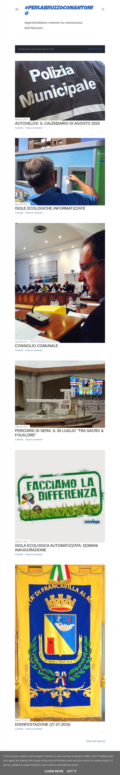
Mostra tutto (95, 49)
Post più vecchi (95, 741)
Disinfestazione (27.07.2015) (42, 724)
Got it (72, 771)
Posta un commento (33, 128)
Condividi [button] (19, 128)
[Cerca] (103, 9)
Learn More (54, 771)
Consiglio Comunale (36, 346)
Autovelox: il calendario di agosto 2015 (57, 123)
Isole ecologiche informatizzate (50, 208)
